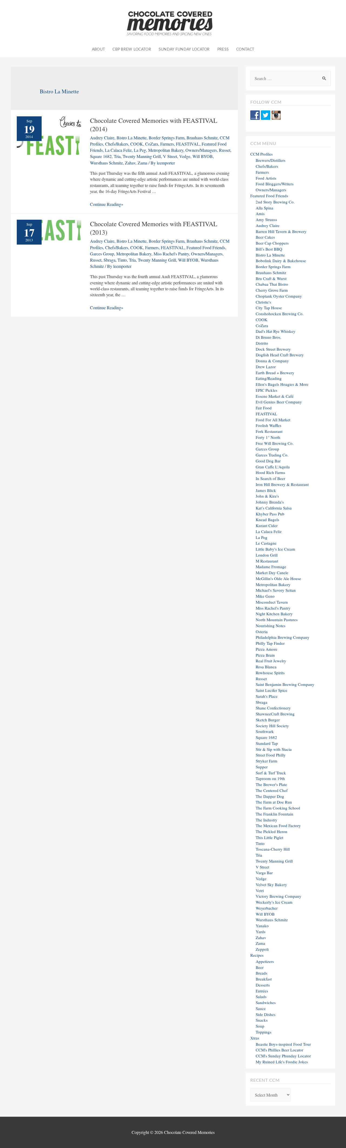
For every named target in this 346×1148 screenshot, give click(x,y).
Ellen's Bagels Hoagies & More (282, 384)
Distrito (262, 343)
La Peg (140, 150)
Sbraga (109, 260)
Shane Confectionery (273, 707)
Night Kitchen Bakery (274, 613)
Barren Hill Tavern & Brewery (281, 231)
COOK (136, 144)
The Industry (266, 820)
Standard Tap (267, 743)
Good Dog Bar (268, 460)
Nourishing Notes (270, 625)
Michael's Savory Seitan (276, 590)
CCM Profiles (261, 154)
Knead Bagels (267, 519)
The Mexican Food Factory (278, 825)
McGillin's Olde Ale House (278, 578)
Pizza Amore (266, 649)
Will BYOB (202, 156)
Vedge (184, 156)
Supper (262, 766)
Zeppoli (262, 949)
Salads (261, 996)
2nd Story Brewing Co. (275, 202)
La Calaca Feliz (118, 150)
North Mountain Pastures (277, 619)
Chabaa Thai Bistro (272, 284)
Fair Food (264, 407)
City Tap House (269, 307)
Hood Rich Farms (270, 472)
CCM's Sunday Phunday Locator (283, 1055)
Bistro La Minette (132, 137)
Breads (261, 973)
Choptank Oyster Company (279, 296)
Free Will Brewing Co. (275, 443)
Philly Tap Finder (270, 643)
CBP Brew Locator (131, 49)
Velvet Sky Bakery (271, 884)
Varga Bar (264, 872)
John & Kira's (267, 496)
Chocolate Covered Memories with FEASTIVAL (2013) (153, 227)
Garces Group (102, 253)
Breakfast (264, 979)
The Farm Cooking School (278, 808)
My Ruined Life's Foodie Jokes (282, 1061)
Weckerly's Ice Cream (274, 902)
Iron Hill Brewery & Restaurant (282, 484)
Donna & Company (272, 360)
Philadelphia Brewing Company (283, 637)
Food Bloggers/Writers (275, 183)
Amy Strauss (266, 219)
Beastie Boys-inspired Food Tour (283, 1044)
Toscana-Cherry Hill (273, 849)
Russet (224, 150)
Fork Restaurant (269, 431)
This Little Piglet (269, 837)
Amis (260, 213)
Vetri (260, 890)
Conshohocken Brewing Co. (280, 313)
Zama (142, 163)
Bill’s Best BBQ (269, 249)
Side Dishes (265, 1014)
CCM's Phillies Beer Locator (279, 1049)
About (98, 49)
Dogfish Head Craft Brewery (280, 354)
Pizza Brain (265, 655)
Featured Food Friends (206, 247)
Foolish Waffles (268, 425)
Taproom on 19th (270, 778)
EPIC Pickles (266, 390)
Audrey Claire (102, 137)
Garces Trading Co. (272, 455)
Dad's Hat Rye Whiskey (275, 331)
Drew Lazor (266, 366)
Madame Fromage (271, 566)
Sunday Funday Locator (184, 49)
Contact (245, 49)
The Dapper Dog (270, 796)
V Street (170, 156)
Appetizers (265, 961)
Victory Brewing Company (278, 896)
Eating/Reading (269, 378)
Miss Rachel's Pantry (171, 253)
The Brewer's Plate (271, 784)
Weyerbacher (267, 908)
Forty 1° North (268, 437)
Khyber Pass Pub (270, 514)
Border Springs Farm (166, 137)
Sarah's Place (267, 696)
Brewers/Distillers (270, 160)
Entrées (262, 991)
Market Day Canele (272, 572)
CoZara (151, 144)
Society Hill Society (272, 725)
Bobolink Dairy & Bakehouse (281, 260)
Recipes (257, 955)
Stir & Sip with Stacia (274, 749)
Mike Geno (265, 596)
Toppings (263, 1032)
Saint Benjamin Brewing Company (285, 684)
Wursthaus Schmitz (106, 163)
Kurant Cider (267, 525)
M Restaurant (267, 561)
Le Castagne (266, 543)
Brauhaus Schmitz (202, 137)
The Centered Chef (272, 790)
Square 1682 (101, 156)
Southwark (265, 731)
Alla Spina (264, 207)
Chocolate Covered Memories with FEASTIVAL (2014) (153, 124)
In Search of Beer (270, 478)
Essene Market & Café (275, 396)
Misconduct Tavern (272, 602)
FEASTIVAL (187, 144)
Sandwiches (266, 1002)
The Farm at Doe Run (274, 802)
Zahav (130, 163)
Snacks (262, 1020)
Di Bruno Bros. (268, 337)
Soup (260, 1026)
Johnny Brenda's (270, 502)
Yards (260, 931)
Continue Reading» (106, 204)
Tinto (122, 260)
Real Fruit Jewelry (271, 660)
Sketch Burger (268, 719)
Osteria (262, 631)
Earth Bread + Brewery (275, 372)
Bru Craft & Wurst (271, 278)
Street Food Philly (271, 755)
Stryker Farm (266, 761)
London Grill (267, 555)
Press (223, 49)
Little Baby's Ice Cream (275, 549)
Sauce (261, 1008)
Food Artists (266, 178)
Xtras (254, 1038)
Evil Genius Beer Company (279, 401)
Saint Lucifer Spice (271, 690)
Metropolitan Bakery (165, 150)
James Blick (266, 490)
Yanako (262, 925)
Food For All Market (273, 419)
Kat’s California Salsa (274, 508)
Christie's (263, 302)
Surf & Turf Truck (271, 772)
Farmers (167, 144)
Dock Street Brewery (273, 349)
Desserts (263, 985)
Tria (117, 156)
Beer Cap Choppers (272, 243)
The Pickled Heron (271, 831)
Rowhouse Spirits (270, 672)
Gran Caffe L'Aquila (273, 466)
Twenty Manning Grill (142, 156)
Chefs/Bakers (116, 144)
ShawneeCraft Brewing (275, 713)
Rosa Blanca (266, 666)
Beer (260, 967)
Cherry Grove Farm (272, 290)
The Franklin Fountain (274, 814)
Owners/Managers (201, 150)
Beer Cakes (265, 237)
